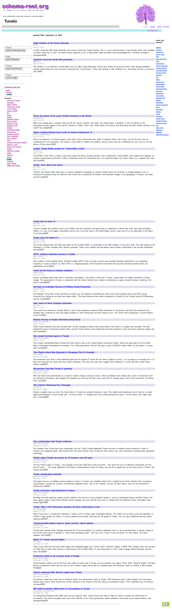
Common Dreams (161, 68)
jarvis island (12, 122)
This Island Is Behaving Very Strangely (51, 385)
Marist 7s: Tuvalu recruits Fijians (49, 540)
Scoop (158, 114)
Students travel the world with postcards (53, 60)
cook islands (12, 109)
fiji (8, 113)
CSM (157, 61)
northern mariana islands (17, 143)
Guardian (159, 75)
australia (10, 103)
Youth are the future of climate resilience (53, 270)
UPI (157, 125)
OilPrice (158, 100)
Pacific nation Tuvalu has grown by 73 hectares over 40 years (63, 458)
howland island (13, 119)
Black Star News (161, 59)
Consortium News (161, 70)
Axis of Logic (160, 54)
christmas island (13, 107)
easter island (12, 111)
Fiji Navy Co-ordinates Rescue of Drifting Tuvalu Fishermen (61, 287)
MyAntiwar (159, 91)
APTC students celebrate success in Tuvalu (54, 254)
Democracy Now (161, 73)
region (7, 90)
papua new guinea (14, 147)
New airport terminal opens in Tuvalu (51, 336)
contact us (152, 30)
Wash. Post (159, 128)
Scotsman (159, 116)
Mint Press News (161, 89)
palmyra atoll (12, 145)
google (152, 27)
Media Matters (160, 84)
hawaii (9, 117)
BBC (157, 57)
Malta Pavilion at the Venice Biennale (51, 43)
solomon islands (13, 151)
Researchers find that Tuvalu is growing (52, 369)
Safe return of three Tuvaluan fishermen (52, 303)
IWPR (158, 80)
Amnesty (158, 50)
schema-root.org (12, 87)
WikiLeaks (159, 130)
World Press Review (162, 135)
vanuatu (10, 161)
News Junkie (160, 96)
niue (8, 140)
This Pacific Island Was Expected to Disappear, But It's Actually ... (65, 352)
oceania (9, 92)
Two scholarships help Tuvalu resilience (52, 441)
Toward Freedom (161, 121)
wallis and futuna (13, 166)
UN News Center (161, 123)
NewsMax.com (160, 98)
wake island (11, 164)
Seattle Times (160, 119)
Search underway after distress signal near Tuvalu (57, 572)
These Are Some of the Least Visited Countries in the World (62, 116)
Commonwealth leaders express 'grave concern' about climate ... (64, 523)
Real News (159, 109)
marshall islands (13, 130)
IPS (157, 77)
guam (9, 115)
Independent (160, 82)
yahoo (159, 27)
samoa (9, 149)
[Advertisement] (55, 92)
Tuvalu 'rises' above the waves (48, 165)
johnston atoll (12, 124)
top (165, 604)
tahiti (9, 153)
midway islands (13, 134)
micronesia (11, 132)
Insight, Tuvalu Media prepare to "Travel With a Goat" (59, 149)
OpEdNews (159, 103)
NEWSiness (159, 93)
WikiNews (159, 132)
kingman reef (12, 126)
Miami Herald (160, 86)
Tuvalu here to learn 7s (44, 221)
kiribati (9, 128)
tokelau (10, 155)
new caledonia (12, 136)
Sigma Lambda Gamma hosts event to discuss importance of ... (63, 132)
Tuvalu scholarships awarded (47, 474)
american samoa (13, 101)
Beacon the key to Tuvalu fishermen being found (56, 320)
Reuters (158, 112)
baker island (12, 105)
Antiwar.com (159, 52)
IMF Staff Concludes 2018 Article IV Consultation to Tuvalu (61, 589)
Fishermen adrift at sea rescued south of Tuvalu (56, 556)
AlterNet (158, 48)
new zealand (12, 138)
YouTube (166, 27)
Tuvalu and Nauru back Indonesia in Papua (54, 490)
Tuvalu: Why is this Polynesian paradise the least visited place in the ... (67, 507)
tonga (9, 157)
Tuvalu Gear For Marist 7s (45, 238)
